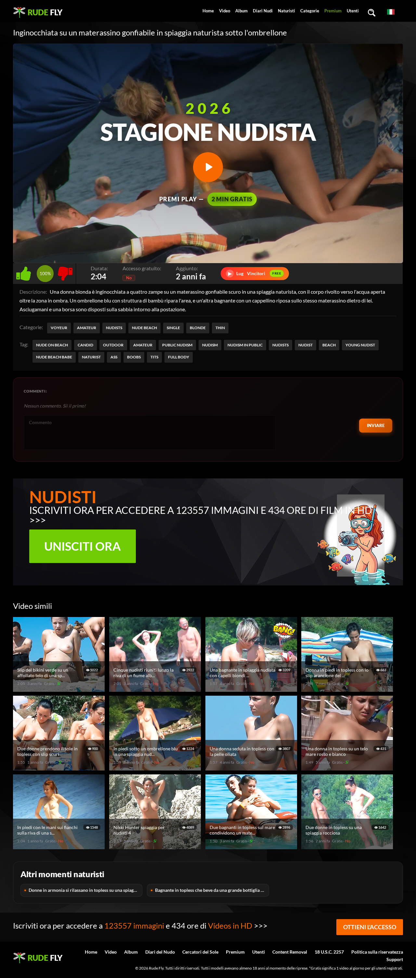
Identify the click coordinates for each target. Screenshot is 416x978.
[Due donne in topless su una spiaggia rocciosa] (348, 846)
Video (224, 10)
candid (85, 344)
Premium (333, 10)
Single (173, 327)
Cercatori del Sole (200, 952)
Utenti (353, 10)
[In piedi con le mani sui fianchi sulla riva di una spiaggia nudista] (60, 846)
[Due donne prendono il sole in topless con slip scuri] (60, 767)
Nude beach (144, 327)
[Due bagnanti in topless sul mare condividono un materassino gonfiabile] (252, 846)
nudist (305, 344)
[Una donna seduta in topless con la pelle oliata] (252, 767)
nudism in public (245, 344)
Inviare (375, 425)
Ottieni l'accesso (369, 927)
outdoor (113, 344)
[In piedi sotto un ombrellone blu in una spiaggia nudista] (156, 767)
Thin (220, 327)
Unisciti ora (82, 546)
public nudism (177, 344)
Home (208, 10)
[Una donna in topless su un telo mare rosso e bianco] (348, 767)
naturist (91, 357)
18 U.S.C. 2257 (329, 952)
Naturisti (286, 10)
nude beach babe (54, 357)
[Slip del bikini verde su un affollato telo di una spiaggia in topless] (60, 689)
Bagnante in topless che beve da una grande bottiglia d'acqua (212, 890)
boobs (134, 357)
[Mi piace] (24, 271)
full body (178, 357)
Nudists (114, 327)
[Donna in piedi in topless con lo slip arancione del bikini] (348, 689)
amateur (142, 344)
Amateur (86, 327)
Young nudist (360, 344)
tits (154, 357)
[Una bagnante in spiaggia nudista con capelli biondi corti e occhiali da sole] (252, 689)
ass (113, 357)
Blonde (198, 327)
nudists (280, 344)
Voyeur (59, 327)
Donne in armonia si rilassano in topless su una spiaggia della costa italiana (85, 890)
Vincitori (254, 273)
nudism (210, 344)
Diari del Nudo (160, 952)
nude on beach (52, 344)
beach (329, 344)
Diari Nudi (263, 10)
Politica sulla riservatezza (377, 952)
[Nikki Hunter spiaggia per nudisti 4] (156, 846)
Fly (45, 12)
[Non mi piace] (65, 271)
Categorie (309, 10)
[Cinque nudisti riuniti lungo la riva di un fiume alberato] (156, 689)
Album (241, 10)
